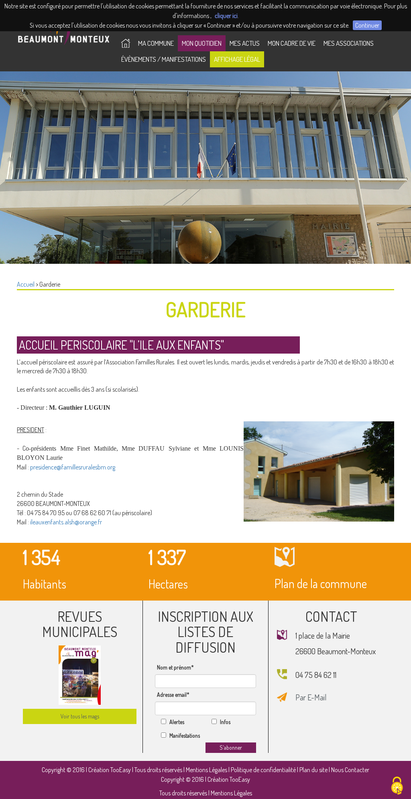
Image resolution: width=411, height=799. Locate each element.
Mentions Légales (206, 770)
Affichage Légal (237, 59)
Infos (225, 721)
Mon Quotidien (202, 43)
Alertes (176, 721)
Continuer (367, 25)
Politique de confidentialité (263, 770)
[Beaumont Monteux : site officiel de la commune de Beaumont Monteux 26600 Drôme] (125, 43)
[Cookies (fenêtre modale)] (397, 786)
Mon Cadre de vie (291, 43)
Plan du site (313, 770)
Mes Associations (349, 43)
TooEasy (120, 770)
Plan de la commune (321, 583)
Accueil (26, 284)
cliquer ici (226, 16)
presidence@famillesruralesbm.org (72, 467)
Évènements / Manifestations (163, 59)
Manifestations (184, 735)
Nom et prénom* (175, 667)
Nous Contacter (350, 770)
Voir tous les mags (80, 716)
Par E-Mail (311, 697)
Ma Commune (156, 43)
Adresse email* (173, 694)
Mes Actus (245, 43)
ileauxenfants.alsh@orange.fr (66, 522)
